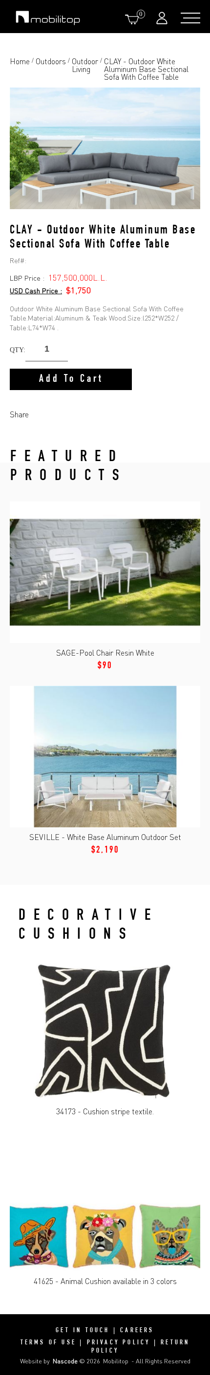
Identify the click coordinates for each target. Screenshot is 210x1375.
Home (20, 61)
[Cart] (134, 19)
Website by (49, 1361)
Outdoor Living (85, 65)
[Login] (163, 17)
